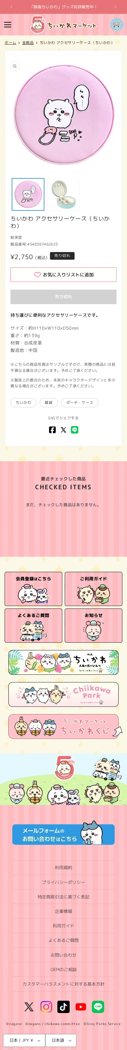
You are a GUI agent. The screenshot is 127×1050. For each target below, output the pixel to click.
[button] (7, 24)
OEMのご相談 (64, 969)
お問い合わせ (63, 955)
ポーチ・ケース (79, 402)
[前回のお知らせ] (11, 7)
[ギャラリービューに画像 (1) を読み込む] (28, 194)
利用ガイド (63, 926)
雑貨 (48, 402)
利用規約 (63, 867)
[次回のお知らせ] (115, 7)
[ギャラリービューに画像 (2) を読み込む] (63, 194)
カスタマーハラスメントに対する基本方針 (63, 984)
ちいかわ (23, 402)
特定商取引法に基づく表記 (63, 897)
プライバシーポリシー (63, 882)
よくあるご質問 (63, 940)
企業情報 (63, 911)
